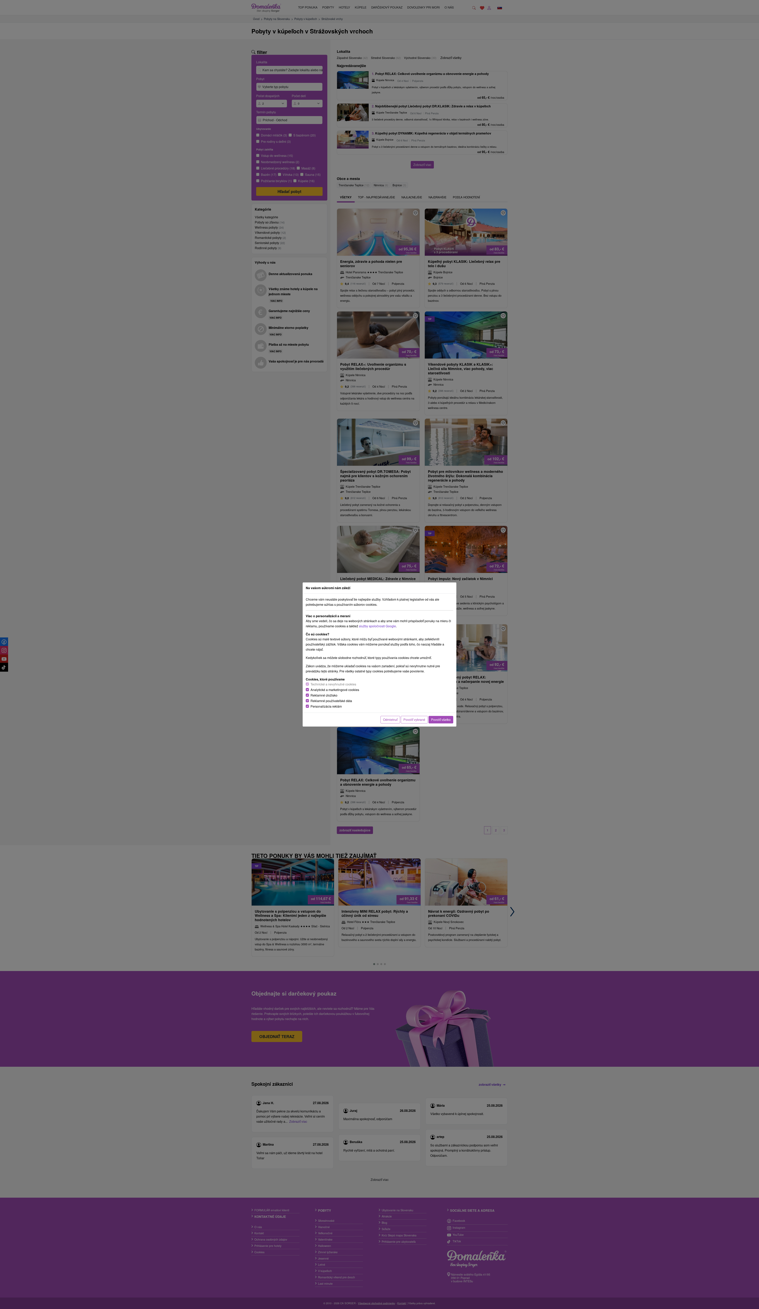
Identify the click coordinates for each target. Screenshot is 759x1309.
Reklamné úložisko (324, 695)
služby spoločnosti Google (377, 626)
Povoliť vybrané (414, 719)
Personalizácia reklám (326, 706)
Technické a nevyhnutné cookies (333, 684)
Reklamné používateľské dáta (331, 701)
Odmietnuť (390, 719)
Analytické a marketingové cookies (335, 689)
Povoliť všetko (441, 719)
